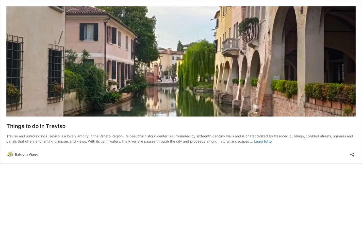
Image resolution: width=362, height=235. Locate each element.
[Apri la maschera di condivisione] (352, 153)
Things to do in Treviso (36, 126)
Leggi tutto (263, 141)
